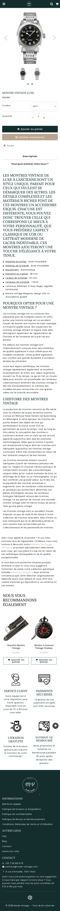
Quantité (7, 116)
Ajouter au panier (17, 660)
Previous (5, 37)
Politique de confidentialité (17, 814)
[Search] (51, 4)
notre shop (37, 880)
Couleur (6, 105)
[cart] (57, 4)
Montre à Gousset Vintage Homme (44, 646)
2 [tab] (32, 84)
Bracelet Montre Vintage (16, 646)
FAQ (4, 836)
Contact (6, 846)
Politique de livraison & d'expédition (21, 809)
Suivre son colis (10, 851)
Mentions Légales (11, 804)
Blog (4, 841)
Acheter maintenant (32, 137)
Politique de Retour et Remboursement (23, 819)
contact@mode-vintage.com (21, 866)
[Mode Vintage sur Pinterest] (30, 898)
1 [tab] (28, 84)
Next (54, 37)
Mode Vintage (21, 905)
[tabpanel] (23, 74)
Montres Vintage (22, 572)
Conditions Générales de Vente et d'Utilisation (27, 824)
